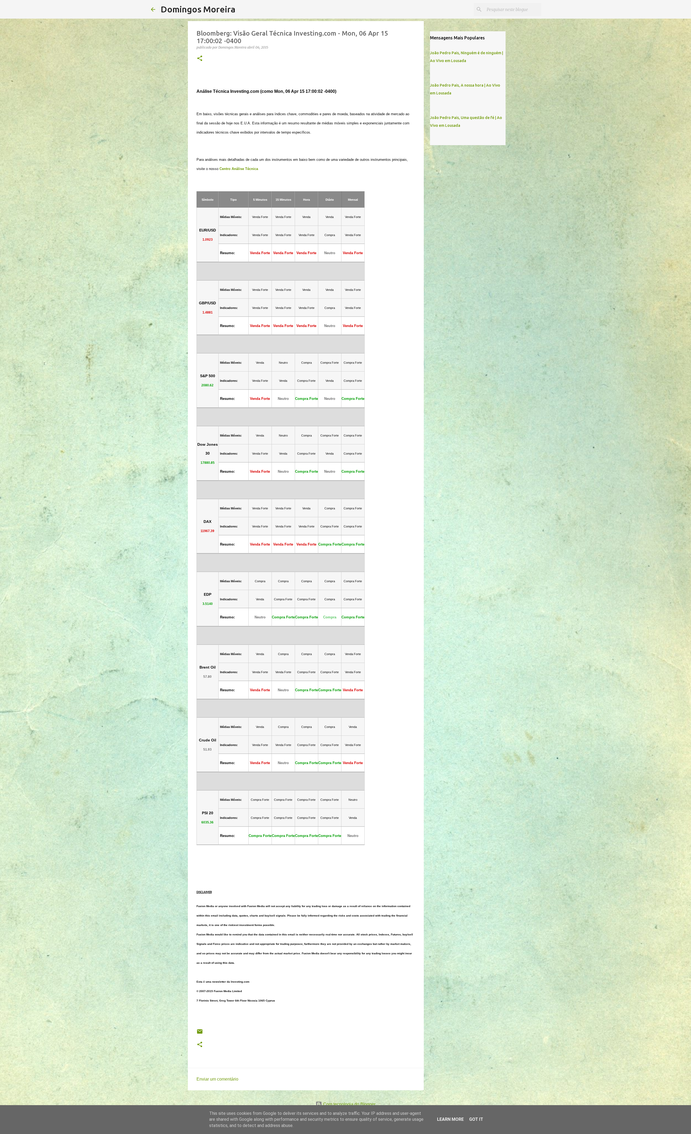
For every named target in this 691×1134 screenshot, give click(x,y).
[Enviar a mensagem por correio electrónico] (200, 1034)
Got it (476, 1119)
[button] (200, 58)
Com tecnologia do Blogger (348, 1104)
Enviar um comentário (217, 1079)
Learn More (450, 1119)
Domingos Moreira (198, 9)
